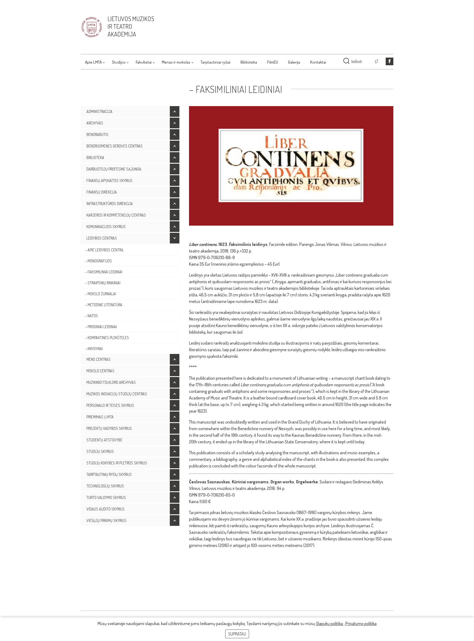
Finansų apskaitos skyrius (109, 180)
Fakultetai (144, 62)
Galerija (294, 62)
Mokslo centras (100, 370)
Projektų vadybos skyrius (109, 428)
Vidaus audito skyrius (105, 509)
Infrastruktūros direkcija (109, 203)
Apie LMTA (93, 62)
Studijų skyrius (100, 451)
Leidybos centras (101, 238)
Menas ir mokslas (176, 62)
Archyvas (94, 123)
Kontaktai (318, 62)
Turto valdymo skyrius (106, 497)
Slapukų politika (330, 623)
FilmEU (272, 62)
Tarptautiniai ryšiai (215, 62)
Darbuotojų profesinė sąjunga (113, 169)
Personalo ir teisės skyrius (110, 405)
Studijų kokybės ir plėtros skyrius (116, 463)
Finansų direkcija (101, 192)
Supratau (237, 634)
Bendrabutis (97, 134)
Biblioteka (249, 62)
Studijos (119, 62)
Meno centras (98, 359)
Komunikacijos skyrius (106, 226)
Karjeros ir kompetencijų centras (116, 215)
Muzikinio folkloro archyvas (111, 382)
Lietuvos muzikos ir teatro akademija (131, 26)
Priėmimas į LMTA (100, 417)
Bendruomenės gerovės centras (114, 146)
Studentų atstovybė (104, 440)
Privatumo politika (361, 623)
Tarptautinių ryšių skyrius (109, 474)
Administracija (99, 111)
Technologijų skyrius (105, 486)
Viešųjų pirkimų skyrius (106, 520)
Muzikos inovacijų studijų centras (116, 394)
